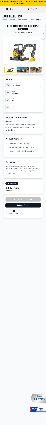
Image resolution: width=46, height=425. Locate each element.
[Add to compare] (43, 33)
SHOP (5, 19)
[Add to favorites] (43, 25)
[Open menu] (39, 9)
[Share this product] (43, 37)
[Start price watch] (43, 29)
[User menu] (29, 9)
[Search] (36, 9)
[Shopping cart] (32, 9)
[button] (28, 4)
